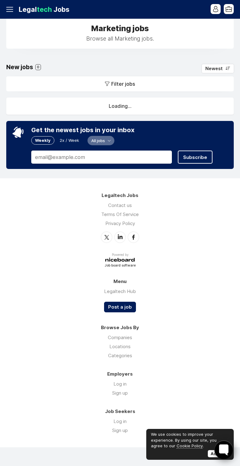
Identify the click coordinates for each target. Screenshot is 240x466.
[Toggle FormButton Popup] (223, 449)
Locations (120, 346)
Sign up (120, 393)
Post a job (120, 307)
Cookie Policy (190, 445)
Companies (120, 337)
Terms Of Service (120, 214)
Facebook (133, 237)
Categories (120, 355)
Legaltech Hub (120, 291)
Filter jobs (123, 84)
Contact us (120, 205)
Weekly (43, 140)
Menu (11, 9)
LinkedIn (120, 237)
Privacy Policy (120, 223)
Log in (120, 384)
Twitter (106, 237)
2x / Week (69, 140)
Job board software (120, 265)
